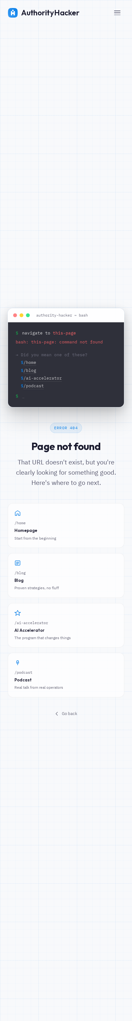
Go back (69, 713)
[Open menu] (117, 13)
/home (29, 362)
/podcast (33, 386)
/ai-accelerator (42, 378)
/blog (29, 370)
